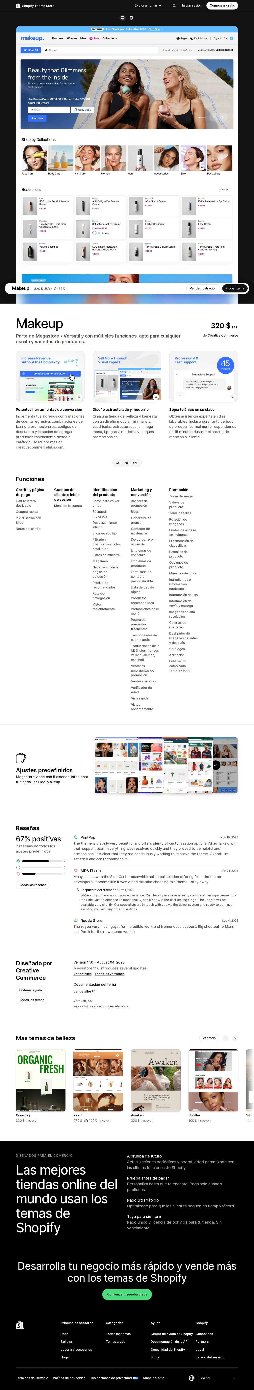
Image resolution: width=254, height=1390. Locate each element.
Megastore (47, 336)
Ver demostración (203, 288)
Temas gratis (115, 1342)
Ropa (64, 1334)
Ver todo (209, 1038)
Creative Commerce (223, 335)
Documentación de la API (169, 1342)
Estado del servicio (210, 1357)
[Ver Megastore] (190, 765)
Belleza (66, 1342)
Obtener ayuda (30, 990)
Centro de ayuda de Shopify (172, 1334)
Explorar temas (146, 5)
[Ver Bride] (116, 765)
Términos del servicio (32, 1378)
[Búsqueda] (174, 5)
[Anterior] (225, 1038)
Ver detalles (82, 974)
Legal (200, 1349)
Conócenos (204, 1334)
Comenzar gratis (222, 5)
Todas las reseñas (32, 885)
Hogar (65, 1357)
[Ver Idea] (166, 765)
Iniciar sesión (192, 5)
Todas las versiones (109, 974)
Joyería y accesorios (76, 1349)
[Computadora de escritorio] (122, 18)
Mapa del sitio (153, 1378)
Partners (202, 1342)
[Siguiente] (235, 1038)
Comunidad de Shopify (168, 1349)
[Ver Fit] (141, 765)
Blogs (155, 1357)
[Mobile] (131, 18)
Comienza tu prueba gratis (127, 1294)
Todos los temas (31, 1000)
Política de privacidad (69, 1378)
